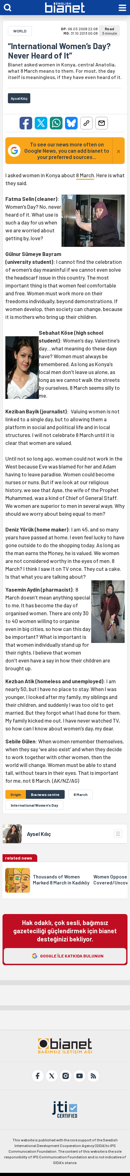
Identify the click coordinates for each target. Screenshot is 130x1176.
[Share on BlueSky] (71, 123)
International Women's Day (34, 805)
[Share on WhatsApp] (56, 123)
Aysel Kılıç (39, 834)
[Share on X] (41, 123)
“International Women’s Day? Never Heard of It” (59, 50)
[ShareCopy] (86, 123)
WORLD (20, 31)
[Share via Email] (101, 123)
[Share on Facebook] (26, 123)
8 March (85, 175)
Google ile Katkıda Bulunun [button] (71, 955)
